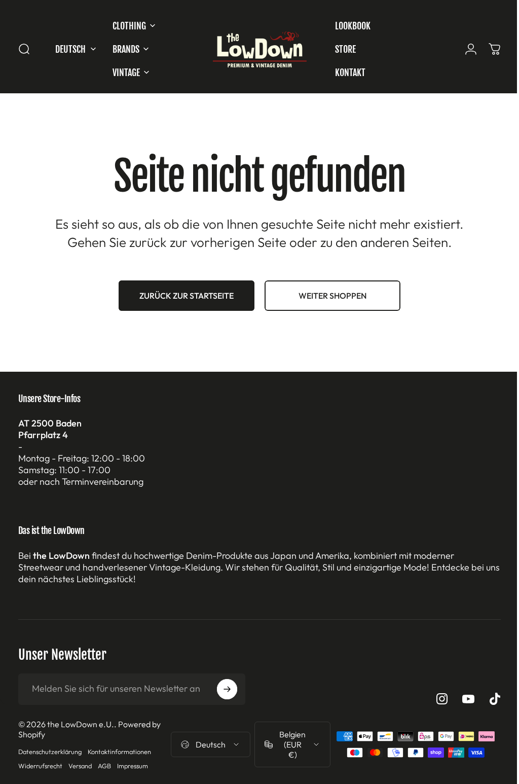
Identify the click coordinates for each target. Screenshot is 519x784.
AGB (104, 766)
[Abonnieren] (227, 689)
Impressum (132, 766)
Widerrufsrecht (40, 766)
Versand (80, 766)
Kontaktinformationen (119, 751)
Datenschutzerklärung (50, 751)
